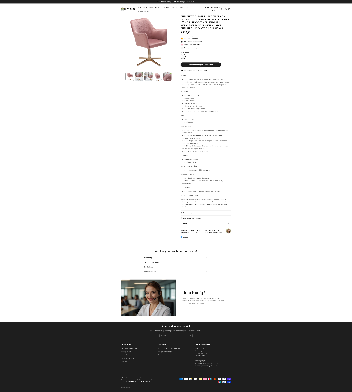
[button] (155, 7)
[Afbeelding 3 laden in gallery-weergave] (148, 76)
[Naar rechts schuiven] (174, 77)
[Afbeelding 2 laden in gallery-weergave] (139, 76)
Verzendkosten (185, 36)
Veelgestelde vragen (165, 352)
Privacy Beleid (126, 352)
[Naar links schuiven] (123, 77)
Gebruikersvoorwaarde (129, 348)
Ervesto (128, 388)
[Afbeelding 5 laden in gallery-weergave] (167, 76)
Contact (161, 355)
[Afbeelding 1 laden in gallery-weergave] (129, 76)
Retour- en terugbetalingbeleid (169, 348)
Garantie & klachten (128, 358)
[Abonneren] (190, 336)
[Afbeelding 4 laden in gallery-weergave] (158, 76)
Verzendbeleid (126, 355)
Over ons (124, 361)
